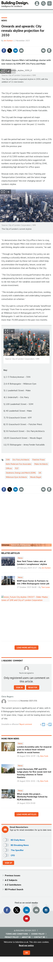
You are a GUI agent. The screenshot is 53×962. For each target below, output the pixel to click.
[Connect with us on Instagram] (46, 910)
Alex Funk (44, 756)
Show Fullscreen (3, 71)
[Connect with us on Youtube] (26, 918)
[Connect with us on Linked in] (26, 910)
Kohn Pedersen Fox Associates (18, 464)
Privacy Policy (12, 937)
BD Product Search (14, 889)
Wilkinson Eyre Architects (16, 477)
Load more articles (26, 647)
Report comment (26, 724)
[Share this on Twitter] (9, 50)
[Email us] (36, 910)
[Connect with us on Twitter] (16, 910)
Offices (9, 468)
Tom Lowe (45, 587)
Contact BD (39, 937)
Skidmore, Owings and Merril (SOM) (20, 473)
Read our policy (26, 945)
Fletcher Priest (38, 459)
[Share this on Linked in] (15, 50)
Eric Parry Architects (21, 459)
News (4, 20)
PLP (16, 468)
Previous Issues (12, 875)
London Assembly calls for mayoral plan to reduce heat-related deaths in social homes (34, 749)
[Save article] (49, 50)
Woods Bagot (35, 477)
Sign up (8, 863)
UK (40, 473)
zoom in (8, 71)
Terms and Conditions (17, 934)
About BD (26, 937)
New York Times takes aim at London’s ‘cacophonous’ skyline (32, 562)
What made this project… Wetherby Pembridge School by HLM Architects (32, 796)
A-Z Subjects (11, 880)
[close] (51, 44)
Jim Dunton (8, 40)
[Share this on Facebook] (3, 50)
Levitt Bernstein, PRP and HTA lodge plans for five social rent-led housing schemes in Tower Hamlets (34, 773)
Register (32, 687)
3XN (8, 459)
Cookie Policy (37, 934)
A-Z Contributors (13, 884)
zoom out (13, 71)
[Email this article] (21, 50)
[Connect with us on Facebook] (6, 910)
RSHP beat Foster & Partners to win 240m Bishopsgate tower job (33, 582)
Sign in (17, 44)
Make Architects (41, 464)
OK (26, 952)
